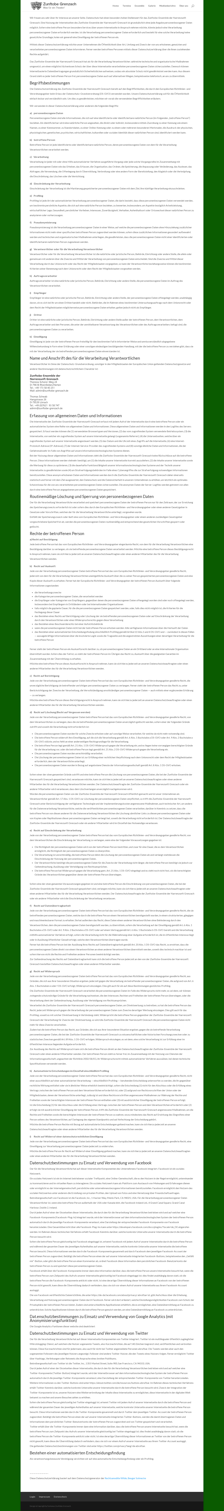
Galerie (152, 6)
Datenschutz (60, 1496)
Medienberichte (167, 6)
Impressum (44, 1496)
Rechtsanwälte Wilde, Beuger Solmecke (125, 1478)
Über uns (183, 6)
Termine (127, 6)
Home (116, 6)
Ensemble (139, 6)
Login (32, 1496)
